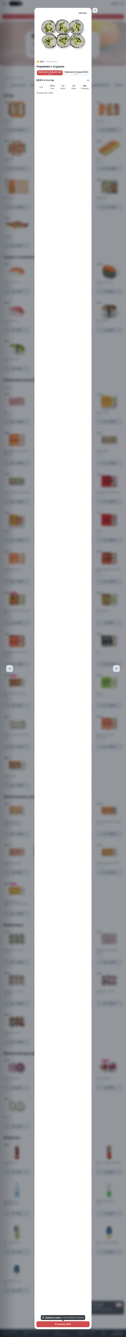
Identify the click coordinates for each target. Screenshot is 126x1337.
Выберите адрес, (54, 1318)
